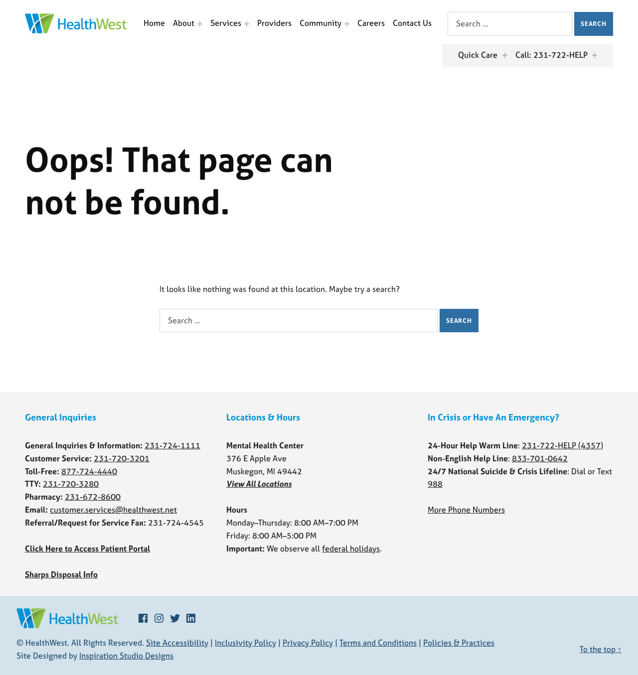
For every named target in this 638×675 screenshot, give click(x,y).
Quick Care (477, 54)
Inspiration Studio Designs (126, 655)
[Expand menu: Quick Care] (504, 55)
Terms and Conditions (378, 642)
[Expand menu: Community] (346, 23)
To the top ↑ (601, 649)
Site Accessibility (177, 642)
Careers (371, 22)
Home (154, 22)
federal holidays (351, 548)
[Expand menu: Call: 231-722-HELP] (594, 55)
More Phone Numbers (466, 509)
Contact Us (412, 22)
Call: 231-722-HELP (551, 54)
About (183, 22)
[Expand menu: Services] (246, 23)
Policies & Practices (458, 642)
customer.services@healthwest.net (113, 509)
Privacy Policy (308, 642)
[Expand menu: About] (199, 23)
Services (225, 22)
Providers (274, 22)
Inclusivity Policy (245, 642)
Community (320, 22)
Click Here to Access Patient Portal (87, 548)
